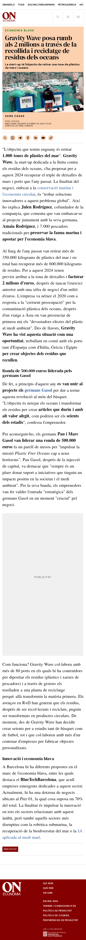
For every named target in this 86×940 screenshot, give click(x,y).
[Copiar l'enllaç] (51, 137)
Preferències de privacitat (60, 920)
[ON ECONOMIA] (9, 17)
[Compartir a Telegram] (20, 137)
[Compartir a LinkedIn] (35, 137)
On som (48, 893)
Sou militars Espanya (41, 4)
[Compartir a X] (5, 137)
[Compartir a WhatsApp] (12, 137)
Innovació (10, 849)
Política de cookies (56, 915)
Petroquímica (67, 4)
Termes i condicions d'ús (59, 906)
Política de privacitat (57, 910)
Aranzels (8, 4)
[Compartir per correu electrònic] (43, 137)
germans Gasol (38, 390)
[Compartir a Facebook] (28, 137)
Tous (21, 4)
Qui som (48, 883)
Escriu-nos (50, 901)
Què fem (48, 888)
